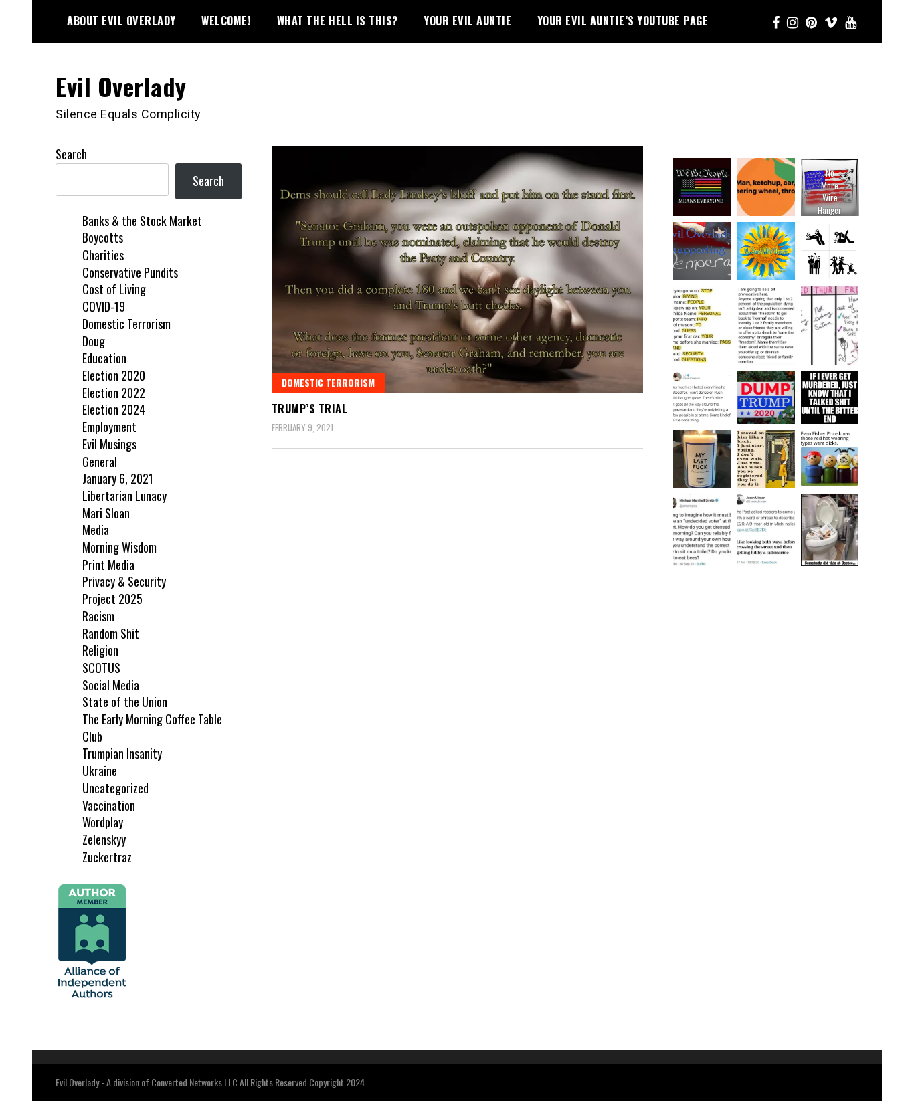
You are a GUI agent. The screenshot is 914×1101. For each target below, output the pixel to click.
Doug (93, 341)
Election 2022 (113, 392)
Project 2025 (112, 598)
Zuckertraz (107, 857)
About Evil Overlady (121, 21)
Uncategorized (115, 788)
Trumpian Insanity (122, 753)
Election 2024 (113, 409)
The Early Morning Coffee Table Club (152, 727)
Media (95, 529)
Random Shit (110, 633)
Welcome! (226, 21)
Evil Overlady (121, 86)
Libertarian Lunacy (124, 495)
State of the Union (124, 701)
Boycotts (102, 237)
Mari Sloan (106, 513)
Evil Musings (109, 444)
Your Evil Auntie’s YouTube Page (623, 21)
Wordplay (102, 822)
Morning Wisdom (119, 547)
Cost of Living (114, 289)
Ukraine (99, 770)
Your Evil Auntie (467, 21)
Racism (98, 616)
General (99, 461)
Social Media (110, 685)
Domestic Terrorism (328, 382)
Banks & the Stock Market (142, 220)
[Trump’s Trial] (457, 269)
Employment (109, 426)
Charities (103, 255)
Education (104, 358)
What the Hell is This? (337, 21)
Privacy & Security (124, 581)
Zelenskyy (104, 839)
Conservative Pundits (130, 272)
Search (71, 154)
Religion (100, 650)
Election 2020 (113, 375)
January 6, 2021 (117, 478)
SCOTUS (101, 667)
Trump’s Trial (310, 409)
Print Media (108, 564)
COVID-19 (103, 306)
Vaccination (108, 805)
